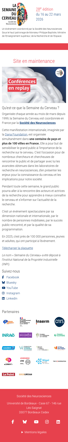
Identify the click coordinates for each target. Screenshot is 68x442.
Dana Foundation (16, 134)
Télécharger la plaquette (17, 248)
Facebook (12, 277)
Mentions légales (36, 432)
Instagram (13, 293)
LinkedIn (11, 298)
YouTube (12, 288)
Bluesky (11, 282)
